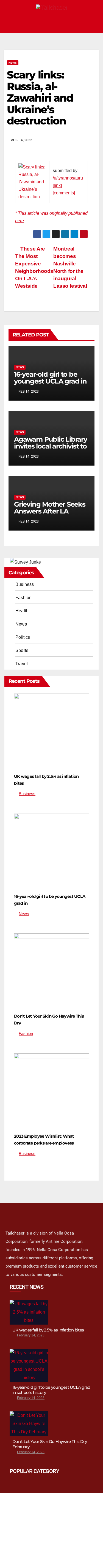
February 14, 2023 (30, 1335)
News (13, 62)
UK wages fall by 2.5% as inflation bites (48, 1330)
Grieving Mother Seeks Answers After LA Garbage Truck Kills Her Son (51, 514)
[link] (57, 185)
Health (22, 610)
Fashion (23, 597)
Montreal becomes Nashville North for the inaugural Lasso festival (70, 267)
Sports (21, 650)
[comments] (64, 193)
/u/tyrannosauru (68, 178)
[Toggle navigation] (93, 23)
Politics (22, 637)
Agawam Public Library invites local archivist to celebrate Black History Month (50, 449)
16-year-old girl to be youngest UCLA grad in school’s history (50, 381)
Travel (21, 663)
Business (24, 584)
